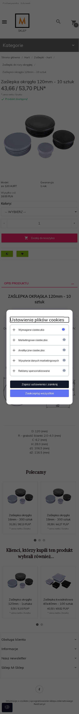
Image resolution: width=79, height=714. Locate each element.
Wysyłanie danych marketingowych (38, 360)
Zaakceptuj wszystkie (39, 393)
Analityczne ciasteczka (31, 350)
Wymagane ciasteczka (31, 329)
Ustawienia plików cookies (37, 319)
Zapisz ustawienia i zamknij (40, 384)
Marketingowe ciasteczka (32, 340)
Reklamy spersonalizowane (34, 370)
